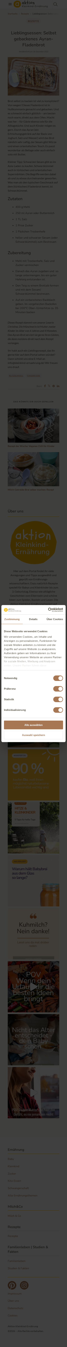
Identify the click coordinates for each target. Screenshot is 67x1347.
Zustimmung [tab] (12, 619)
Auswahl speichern (33, 735)
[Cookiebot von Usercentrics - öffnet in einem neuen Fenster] (48, 610)
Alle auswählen (33, 724)
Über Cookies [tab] (55, 619)
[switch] (58, 689)
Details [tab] (33, 619)
